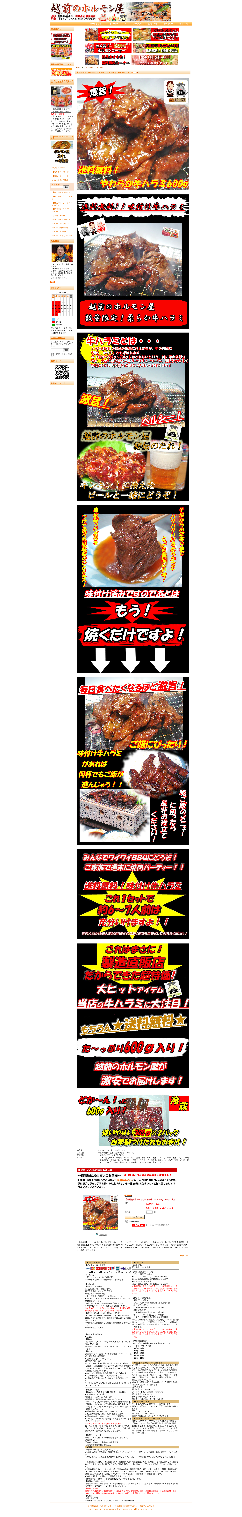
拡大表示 (103, 1235)
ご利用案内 (137, 24)
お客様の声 (168, 24)
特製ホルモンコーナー (61, 219)
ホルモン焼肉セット (60, 228)
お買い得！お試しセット (62, 180)
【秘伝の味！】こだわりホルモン (62, 210)
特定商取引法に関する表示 (126, 1506)
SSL (133, 1428)
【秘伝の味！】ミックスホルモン (62, 204)
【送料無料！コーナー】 (62, 172)
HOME (78, 67)
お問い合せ (152, 24)
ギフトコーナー (58, 168)
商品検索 (56, 185)
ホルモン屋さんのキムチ (62, 236)
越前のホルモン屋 (147, 1506)
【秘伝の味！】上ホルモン (62, 197)
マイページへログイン (117, 24)
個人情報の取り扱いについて (99, 1506)
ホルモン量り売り (59, 231)
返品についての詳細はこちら (157, 1225)
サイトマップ (185, 24)
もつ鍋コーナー (58, 215)
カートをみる (95, 24)
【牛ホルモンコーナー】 (62, 192)
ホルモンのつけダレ (60, 223)
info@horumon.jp (155, 1392)
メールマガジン (58, 338)
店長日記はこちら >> (60, 278)
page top (184, 1256)
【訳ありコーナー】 (60, 176)
